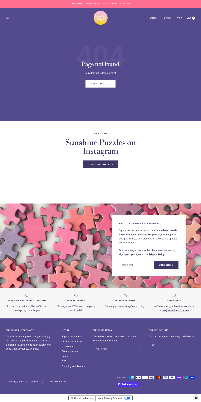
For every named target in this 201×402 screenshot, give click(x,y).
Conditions (67, 346)
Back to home (100, 84)
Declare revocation (72, 341)
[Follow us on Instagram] (153, 345)
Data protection (70, 351)
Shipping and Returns (73, 366)
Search (167, 17)
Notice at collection (82, 398)
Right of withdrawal (72, 336)
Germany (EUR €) (16, 381)
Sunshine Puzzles (100, 164)
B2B (64, 361)
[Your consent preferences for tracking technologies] (196, 397)
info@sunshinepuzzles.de (175, 310)
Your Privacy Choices (110, 398)
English (153, 17)
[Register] (136, 349)
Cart (190, 17)
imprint (65, 356)
